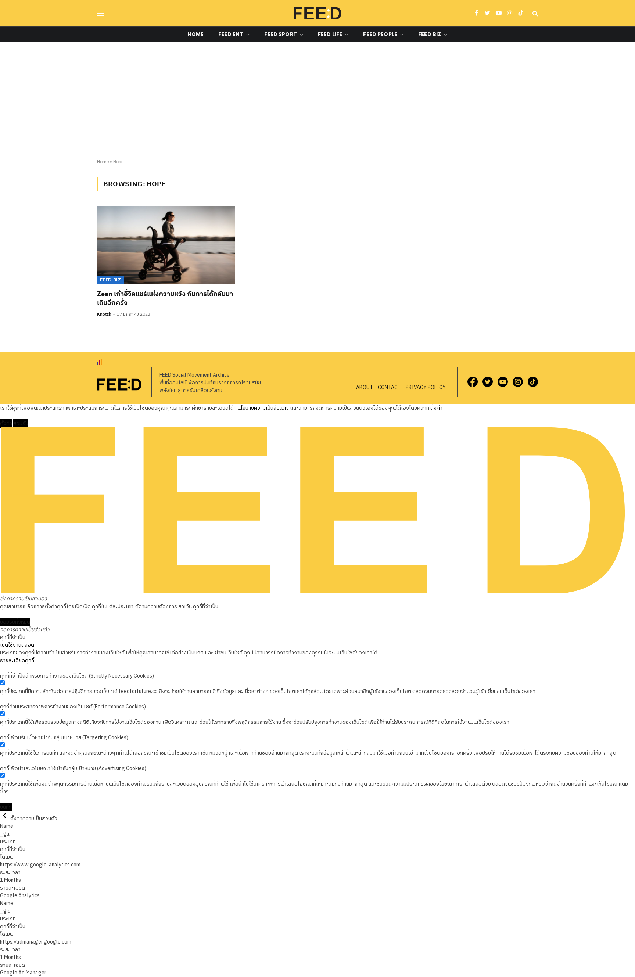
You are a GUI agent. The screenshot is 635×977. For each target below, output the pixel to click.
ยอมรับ (20, 423)
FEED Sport (280, 34)
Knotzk (104, 314)
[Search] (534, 13)
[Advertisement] (317, 100)
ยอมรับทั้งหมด (15, 622)
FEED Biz (429, 34)
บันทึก (6, 807)
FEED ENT (230, 34)
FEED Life (330, 34)
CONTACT (389, 387)
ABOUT (364, 387)
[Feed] (317, 13)
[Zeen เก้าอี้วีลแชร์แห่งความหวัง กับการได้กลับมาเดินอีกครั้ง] (166, 245)
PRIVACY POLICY (426, 387)
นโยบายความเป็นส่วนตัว (263, 408)
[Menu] (100, 13)
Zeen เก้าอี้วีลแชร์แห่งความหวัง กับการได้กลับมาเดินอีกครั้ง (165, 299)
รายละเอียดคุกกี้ (17, 660)
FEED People (380, 34)
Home (196, 34)
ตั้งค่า (436, 408)
